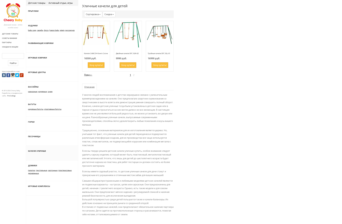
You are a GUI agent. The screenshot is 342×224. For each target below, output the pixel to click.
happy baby (54, 30)
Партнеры (6, 42)
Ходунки (33, 25)
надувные (42, 91)
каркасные (32, 91)
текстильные (41, 170)
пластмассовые (65, 170)
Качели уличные (37, 151)
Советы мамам (9, 38)
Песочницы (34, 136)
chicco (46, 30)
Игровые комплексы (39, 186)
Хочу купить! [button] (96, 65)
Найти (13, 63)
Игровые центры (37, 72)
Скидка (108, 14)
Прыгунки (33, 11)
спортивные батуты (52, 109)
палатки (31, 170)
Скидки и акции (10, 47)
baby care (32, 30)
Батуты (32, 104)
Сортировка (92, 14)
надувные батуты (35, 109)
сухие (50, 91)
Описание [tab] (89, 87)
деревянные (33, 173)
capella (40, 30)
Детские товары (10, 34)
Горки (31, 122)
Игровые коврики (37, 57)
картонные (53, 170)
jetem (62, 30)
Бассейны (33, 87)
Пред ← (88, 74)
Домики (32, 165)
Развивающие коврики (40, 43)
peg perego (70, 30)
